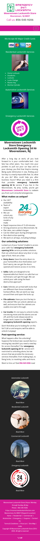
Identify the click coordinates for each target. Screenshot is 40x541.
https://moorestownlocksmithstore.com (20, 510)
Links (20, 526)
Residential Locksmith (20, 407)
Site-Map (32, 524)
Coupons (27, 518)
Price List (23, 524)
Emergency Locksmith (20, 465)
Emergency (17, 518)
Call (20, 538)
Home (9, 516)
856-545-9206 (24, 19)
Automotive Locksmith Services (20, 89)
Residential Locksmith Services (20, 52)
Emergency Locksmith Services (20, 116)
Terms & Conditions (11, 524)
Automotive (7, 518)
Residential (17, 516)
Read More (20, 402)
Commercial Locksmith (20, 436)
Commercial (28, 516)
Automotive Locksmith (20, 378)
